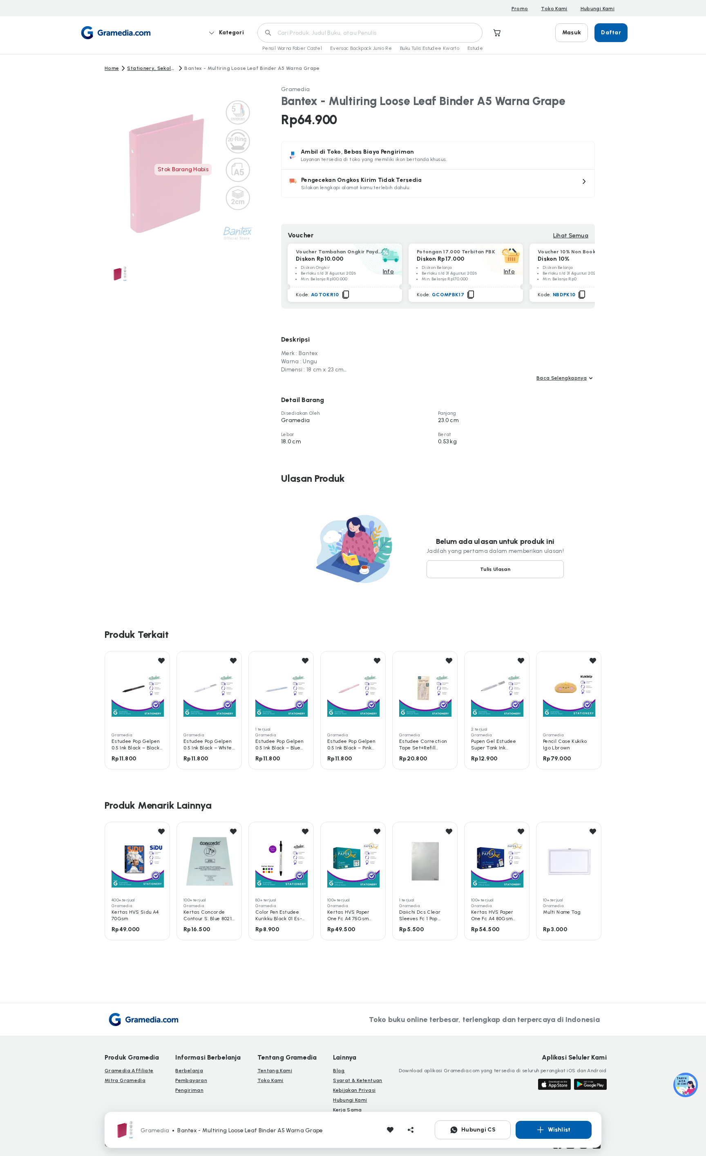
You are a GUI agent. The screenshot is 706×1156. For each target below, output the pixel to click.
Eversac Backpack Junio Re (361, 48)
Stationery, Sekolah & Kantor (151, 68)
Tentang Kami (274, 1070)
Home (112, 68)
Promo (520, 8)
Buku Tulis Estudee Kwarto (429, 48)
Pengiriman (189, 1090)
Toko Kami (554, 8)
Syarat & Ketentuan (357, 1080)
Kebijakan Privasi (354, 1090)
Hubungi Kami (597, 8)
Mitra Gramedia (125, 1080)
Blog (338, 1070)
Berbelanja (189, 1070)
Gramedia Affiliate (129, 1070)
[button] (438, 183)
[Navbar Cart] (497, 33)
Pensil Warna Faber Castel (292, 48)
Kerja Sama (347, 1110)
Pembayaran (191, 1080)
